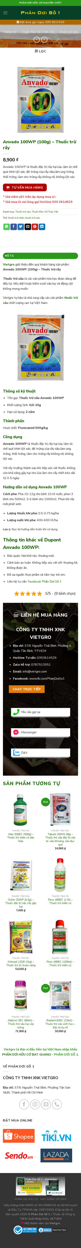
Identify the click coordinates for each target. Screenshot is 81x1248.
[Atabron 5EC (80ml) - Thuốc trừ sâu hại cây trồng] (21, 996)
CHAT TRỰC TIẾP (27, 689)
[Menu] (5, 13)
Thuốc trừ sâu (68, 32)
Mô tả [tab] (9, 256)
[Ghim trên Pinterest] (35, 227)
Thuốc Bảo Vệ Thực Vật (37, 32)
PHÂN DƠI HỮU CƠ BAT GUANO (26, 1054)
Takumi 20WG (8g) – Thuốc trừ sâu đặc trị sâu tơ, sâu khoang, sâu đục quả (60, 839)
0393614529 (47, 658)
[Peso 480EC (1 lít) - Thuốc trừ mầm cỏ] (60, 875)
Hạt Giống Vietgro (53, 1199)
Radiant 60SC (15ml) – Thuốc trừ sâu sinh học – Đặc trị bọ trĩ (60, 1024)
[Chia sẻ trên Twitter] (20, 227)
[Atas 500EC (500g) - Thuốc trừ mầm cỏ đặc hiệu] (21, 809)
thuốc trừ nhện (16, 218)
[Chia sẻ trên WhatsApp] (6, 227)
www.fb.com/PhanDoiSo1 (47, 678)
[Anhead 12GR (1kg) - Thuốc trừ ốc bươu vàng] (21, 937)
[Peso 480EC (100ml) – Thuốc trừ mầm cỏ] (60, 937)
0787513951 (41, 664)
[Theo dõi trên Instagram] (35, 1104)
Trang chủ (10, 32)
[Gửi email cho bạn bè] (28, 227)
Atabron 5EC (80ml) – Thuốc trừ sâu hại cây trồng (21, 1024)
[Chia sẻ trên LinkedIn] (42, 227)
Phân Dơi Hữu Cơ (26, 1199)
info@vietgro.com (35, 671)
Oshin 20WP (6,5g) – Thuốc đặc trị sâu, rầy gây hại (20, 903)
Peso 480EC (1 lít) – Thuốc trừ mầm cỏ (60, 901)
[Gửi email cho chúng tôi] (46, 1104)
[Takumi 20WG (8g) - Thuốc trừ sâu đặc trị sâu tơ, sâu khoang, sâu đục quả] (60, 809)
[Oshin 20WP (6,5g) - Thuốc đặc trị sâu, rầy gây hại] (21, 875)
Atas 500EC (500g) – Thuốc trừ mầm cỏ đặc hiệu (20, 838)
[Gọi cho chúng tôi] (57, 1104)
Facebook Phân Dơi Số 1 (45, 581)
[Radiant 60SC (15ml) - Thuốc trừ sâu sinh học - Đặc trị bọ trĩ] (60, 996)
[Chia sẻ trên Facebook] (13, 227)
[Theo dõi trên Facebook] (24, 1104)
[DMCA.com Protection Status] (52, 1230)
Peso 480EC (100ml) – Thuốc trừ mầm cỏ (60, 963)
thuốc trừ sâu (32, 218)
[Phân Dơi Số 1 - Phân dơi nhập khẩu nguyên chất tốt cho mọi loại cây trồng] (40, 12)
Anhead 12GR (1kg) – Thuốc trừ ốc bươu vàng (20, 963)
